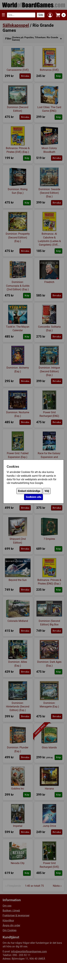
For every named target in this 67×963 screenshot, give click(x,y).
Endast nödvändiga (29, 491)
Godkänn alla (33, 497)
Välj (47, 491)
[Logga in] (50, 15)
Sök (40, 15)
